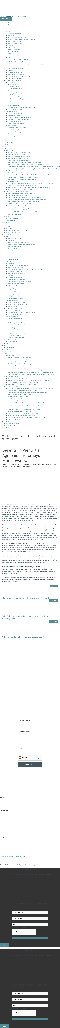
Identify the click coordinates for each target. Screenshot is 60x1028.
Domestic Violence (11, 125)
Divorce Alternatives (14, 49)
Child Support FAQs (12, 171)
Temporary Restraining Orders (17, 127)
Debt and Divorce (13, 101)
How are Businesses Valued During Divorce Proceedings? (25, 164)
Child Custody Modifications (16, 62)
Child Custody (10, 58)
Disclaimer (36, 858)
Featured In (7, 146)
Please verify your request (25, 753)
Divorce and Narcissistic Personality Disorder (21, 39)
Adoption (8, 138)
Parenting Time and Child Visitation (18, 60)
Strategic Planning (5, 801)
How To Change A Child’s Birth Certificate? (21, 189)
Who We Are (7, 21)
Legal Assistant (10, 220)
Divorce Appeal (12, 136)
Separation (11, 45)
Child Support (10, 70)
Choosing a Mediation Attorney (17, 195)
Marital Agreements (12, 111)
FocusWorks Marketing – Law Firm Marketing (21, 865)
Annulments (11, 47)
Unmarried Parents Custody (16, 68)
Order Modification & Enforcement (18, 37)
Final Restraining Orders (15, 130)
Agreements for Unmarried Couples (18, 119)
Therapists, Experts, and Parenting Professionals (23, 208)
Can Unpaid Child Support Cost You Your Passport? (26, 598)
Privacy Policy (51, 858)
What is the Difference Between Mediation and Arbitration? (26, 197)
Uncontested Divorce (14, 33)
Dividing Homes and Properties (17, 99)
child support (35, 527)
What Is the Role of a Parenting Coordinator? (23, 637)
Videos (6, 144)
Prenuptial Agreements (15, 113)
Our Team (9, 23)
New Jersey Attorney (12, 218)
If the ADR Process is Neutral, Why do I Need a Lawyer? (25, 203)
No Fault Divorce (13, 51)
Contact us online (20, 560)
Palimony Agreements (14, 121)
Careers (6, 216)
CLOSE (4, 945)
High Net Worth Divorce (15, 43)
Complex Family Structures (14, 80)
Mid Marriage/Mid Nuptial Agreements (19, 117)
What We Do (7, 29)
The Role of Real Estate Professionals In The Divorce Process (26, 212)
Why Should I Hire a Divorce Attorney (19, 156)
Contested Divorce (13, 35)
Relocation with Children (15, 66)
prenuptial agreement (10, 504)
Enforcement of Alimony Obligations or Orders (22, 107)
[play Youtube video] (30, 485)
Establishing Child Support (16, 72)
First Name (21, 727)
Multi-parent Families (14, 91)
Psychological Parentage (15, 93)
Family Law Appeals (12, 134)
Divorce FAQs (10, 150)
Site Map (43, 858)
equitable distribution (35, 525)
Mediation (9, 56)
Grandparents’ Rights (16, 88)
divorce (26, 516)
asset (39, 508)
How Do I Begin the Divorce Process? (19, 152)
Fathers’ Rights (14, 86)
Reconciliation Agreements (16, 123)
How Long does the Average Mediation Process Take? (24, 201)
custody (26, 527)
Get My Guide (30, 765)
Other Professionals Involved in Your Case (19, 206)
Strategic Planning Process (14, 27)
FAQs (5, 148)
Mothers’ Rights (14, 84)
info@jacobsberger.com (7, 852)
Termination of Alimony (15, 109)
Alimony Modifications (14, 105)
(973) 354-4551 (9, 848)
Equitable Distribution (12, 95)
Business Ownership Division (16, 97)
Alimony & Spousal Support (14, 103)
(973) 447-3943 (19, 16)
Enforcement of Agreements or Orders (19, 76)
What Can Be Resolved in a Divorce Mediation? (22, 193)
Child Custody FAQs (12, 181)
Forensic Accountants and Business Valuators (22, 210)
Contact (6, 222)
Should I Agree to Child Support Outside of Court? (23, 177)
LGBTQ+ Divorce (13, 54)
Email (20, 744)
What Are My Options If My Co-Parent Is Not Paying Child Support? (28, 175)
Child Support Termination (16, 78)
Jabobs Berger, (8, 556)
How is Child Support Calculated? (18, 173)
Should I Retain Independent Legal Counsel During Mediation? (27, 199)
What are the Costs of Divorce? (17, 154)
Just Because (10, 142)
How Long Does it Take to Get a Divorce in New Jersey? (25, 162)
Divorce (8, 31)
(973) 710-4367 (7, 850)
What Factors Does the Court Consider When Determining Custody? (29, 187)
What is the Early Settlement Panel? (19, 160)
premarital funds (7, 516)
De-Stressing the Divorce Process (16, 25)
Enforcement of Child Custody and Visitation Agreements (25, 64)
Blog (5, 140)
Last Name (21, 736)
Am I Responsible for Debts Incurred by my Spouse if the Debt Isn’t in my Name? (32, 169)
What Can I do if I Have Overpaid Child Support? (22, 179)
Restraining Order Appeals (16, 132)
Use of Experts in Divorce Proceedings (19, 158)
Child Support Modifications (16, 74)
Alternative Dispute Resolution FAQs (17, 191)
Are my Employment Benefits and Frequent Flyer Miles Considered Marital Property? (34, 166)
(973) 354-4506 (13, 581)
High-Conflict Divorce (14, 41)
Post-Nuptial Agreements (15, 115)
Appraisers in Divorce (14, 214)
